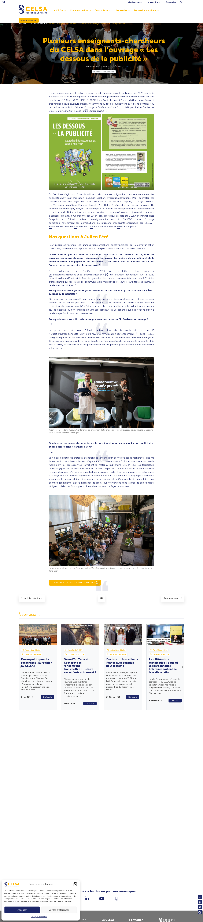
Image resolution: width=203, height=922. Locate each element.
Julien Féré (96, 215)
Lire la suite (47, 697)
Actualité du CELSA (32, 650)
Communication (79, 10)
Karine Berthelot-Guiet (61, 226)
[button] (75, 884)
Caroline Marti (81, 226)
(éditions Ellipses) (72, 205)
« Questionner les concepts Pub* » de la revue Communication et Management (91, 333)
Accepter (22, 910)
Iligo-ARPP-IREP (76, 100)
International (154, 2)
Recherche (121, 10)
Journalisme (101, 10)
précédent (33, 598)
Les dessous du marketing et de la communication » (76, 274)
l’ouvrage (101, 107)
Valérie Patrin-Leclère (101, 226)
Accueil (22, 23)
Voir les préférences (59, 910)
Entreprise (171, 2)
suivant (171, 598)
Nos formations (28, 20)
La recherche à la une (37, 23)
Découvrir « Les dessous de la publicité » (73, 582)
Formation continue (145, 10)
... (36, 690)
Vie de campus (135, 2)
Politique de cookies (39, 917)
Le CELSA (58, 10)
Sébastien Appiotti (126, 226)
